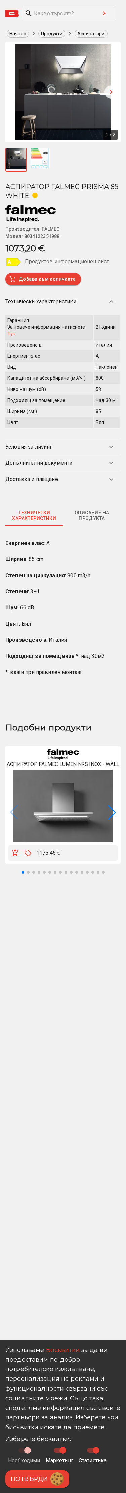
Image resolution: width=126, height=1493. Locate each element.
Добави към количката (47, 279)
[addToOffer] (28, 853)
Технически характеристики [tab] (34, 516)
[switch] (63, 1450)
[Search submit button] (104, 13)
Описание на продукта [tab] (92, 516)
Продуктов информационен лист (67, 261)
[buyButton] (15, 853)
